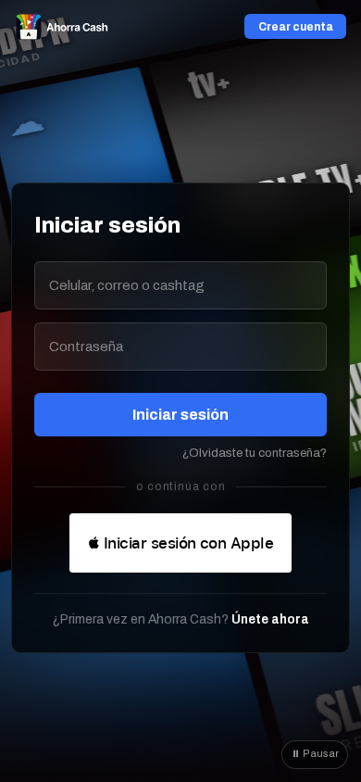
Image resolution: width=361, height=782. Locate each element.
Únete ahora (270, 619)
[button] (180, 543)
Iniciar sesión (180, 415)
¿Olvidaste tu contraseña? (254, 453)
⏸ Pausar (315, 753)
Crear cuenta (295, 26)
